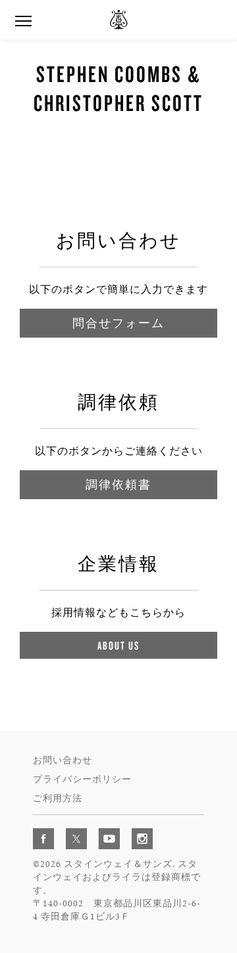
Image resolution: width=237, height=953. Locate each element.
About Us (118, 645)
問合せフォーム (118, 323)
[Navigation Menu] (23, 20)
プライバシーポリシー (82, 779)
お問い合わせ (62, 760)
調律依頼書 (118, 484)
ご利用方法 (57, 798)
